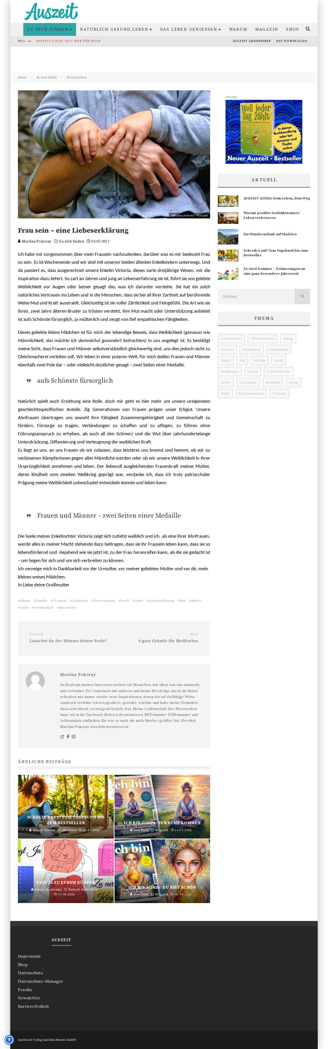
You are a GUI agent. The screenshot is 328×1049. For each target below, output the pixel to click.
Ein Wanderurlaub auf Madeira (270, 234)
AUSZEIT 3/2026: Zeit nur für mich (68, 41)
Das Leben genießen (189, 29)
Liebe (139, 600)
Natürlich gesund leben (114, 29)
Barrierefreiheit (33, 1006)
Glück (226, 360)
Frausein (60, 600)
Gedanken (80, 600)
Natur (294, 382)
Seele (24, 607)
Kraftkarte (230, 371)
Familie (41, 600)
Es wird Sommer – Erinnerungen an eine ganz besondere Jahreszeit (274, 271)
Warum (238, 29)
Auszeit (227, 349)
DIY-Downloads (292, 41)
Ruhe (225, 393)
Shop (292, 29)
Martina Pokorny (36, 241)
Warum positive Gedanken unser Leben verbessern (271, 215)
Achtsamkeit (231, 338)
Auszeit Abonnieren (252, 41)
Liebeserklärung (161, 600)
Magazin (267, 29)
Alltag (288, 338)
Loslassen (248, 382)
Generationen (104, 600)
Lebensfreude (278, 371)
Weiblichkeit (44, 607)
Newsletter (29, 997)
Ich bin (259, 360)
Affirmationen (262, 338)
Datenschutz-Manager (40, 981)
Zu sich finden (47, 29)
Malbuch (273, 382)
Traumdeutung (251, 393)
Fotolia (25, 989)
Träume (279, 393)
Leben (253, 371)
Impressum (29, 956)
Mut (183, 600)
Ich (242, 360)
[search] (302, 296)
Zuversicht (67, 607)
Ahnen (25, 600)
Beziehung (252, 349)
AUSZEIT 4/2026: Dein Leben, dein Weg (276, 198)
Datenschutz (30, 972)
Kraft (125, 600)
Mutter (196, 600)
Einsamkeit (279, 349)
